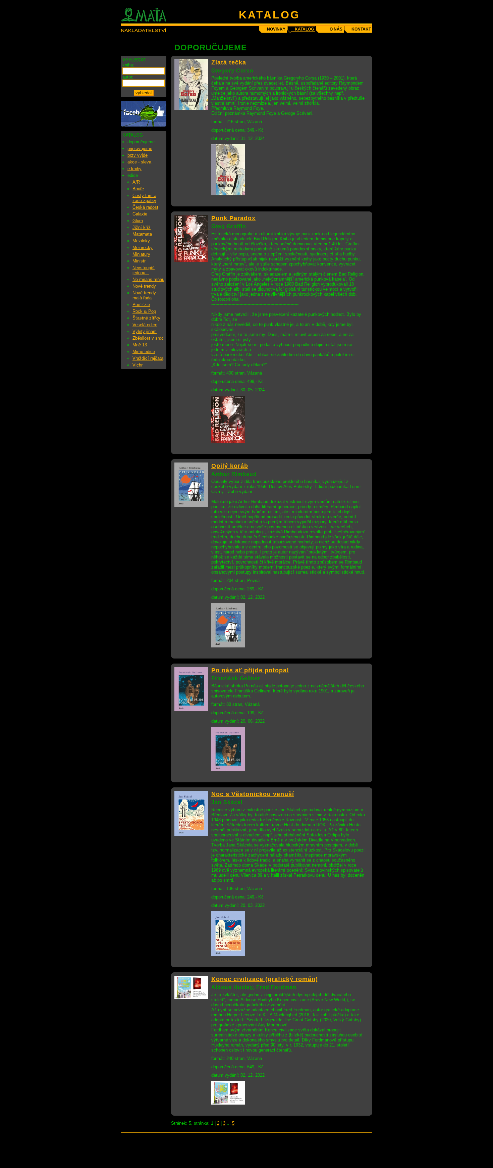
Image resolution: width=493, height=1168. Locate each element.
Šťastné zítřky (146, 318)
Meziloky (141, 240)
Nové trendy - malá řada (145, 295)
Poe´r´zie (141, 304)
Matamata (142, 234)
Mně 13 (139, 344)
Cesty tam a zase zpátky (144, 198)
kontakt (361, 29)
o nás (336, 29)
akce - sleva (139, 161)
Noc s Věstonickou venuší (252, 794)
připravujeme (139, 148)
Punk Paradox (233, 218)
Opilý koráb (229, 466)
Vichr (137, 365)
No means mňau (148, 279)
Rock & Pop (144, 311)
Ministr (139, 260)
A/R (136, 182)
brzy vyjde (137, 155)
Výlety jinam (144, 331)
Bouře (138, 188)
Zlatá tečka (228, 62)
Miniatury (141, 254)
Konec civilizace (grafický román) (264, 979)
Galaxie (139, 213)
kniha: (128, 64)
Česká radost (145, 207)
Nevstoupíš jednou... (143, 270)
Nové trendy (144, 286)
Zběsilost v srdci (148, 338)
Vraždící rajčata (147, 358)
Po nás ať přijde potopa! (250, 670)
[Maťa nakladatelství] (143, 125)
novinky (276, 29)
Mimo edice (143, 351)
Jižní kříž (141, 227)
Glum (137, 220)
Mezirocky (142, 247)
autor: (127, 77)
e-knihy (134, 168)
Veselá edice (144, 324)
